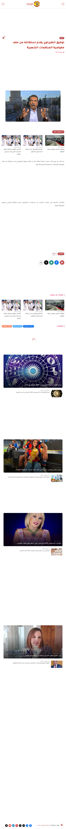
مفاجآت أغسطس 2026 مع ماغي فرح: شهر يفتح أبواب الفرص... (38, 543)
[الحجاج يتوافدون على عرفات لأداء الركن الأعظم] (33, 140)
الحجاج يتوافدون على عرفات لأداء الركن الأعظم (34, 151)
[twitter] (23, 825)
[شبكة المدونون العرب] (33, 4)
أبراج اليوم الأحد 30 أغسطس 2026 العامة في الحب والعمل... (32, 392)
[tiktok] (6, 825)
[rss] (3, 825)
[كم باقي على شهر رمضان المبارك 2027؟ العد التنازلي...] (56, 552)
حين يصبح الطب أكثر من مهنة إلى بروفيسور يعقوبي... (42, 656)
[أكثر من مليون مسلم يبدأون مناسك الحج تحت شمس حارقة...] (11, 140)
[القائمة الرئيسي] (63, 4)
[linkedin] (13, 825)
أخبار (62, 38)
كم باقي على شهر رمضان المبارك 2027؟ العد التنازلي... (34, 551)
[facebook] (30, 825)
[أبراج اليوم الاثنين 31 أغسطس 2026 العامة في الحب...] (33, 371)
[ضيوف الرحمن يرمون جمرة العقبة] (54, 140)
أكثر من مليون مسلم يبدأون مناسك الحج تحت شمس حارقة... (12, 152)
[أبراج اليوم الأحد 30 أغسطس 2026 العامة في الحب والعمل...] (56, 393)
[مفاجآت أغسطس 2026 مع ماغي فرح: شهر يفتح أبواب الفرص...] (33, 529)
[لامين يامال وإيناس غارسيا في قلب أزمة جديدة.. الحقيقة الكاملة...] (33, 456)
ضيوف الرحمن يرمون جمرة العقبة (55, 151)
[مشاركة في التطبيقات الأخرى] (41, 262)
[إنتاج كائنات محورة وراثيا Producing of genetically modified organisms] (56, 478)
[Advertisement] (33, 23)
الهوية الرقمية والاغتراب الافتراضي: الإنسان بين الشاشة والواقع (31, 663)
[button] (56, 262)
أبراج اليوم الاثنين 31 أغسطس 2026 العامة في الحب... (42, 385)
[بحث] (3, 4)
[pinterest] (16, 825)
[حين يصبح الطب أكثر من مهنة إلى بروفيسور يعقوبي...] (33, 641)
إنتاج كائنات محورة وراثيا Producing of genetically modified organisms (29, 477)
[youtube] (10, 825)
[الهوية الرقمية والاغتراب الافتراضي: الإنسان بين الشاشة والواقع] (56, 664)
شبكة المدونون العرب (43, 825)
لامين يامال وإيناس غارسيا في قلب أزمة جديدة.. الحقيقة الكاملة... (38, 470)
